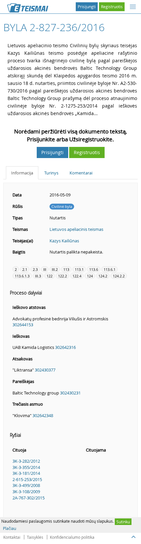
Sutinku (123, 521)
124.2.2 (119, 275)
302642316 (65, 347)
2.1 (24, 269)
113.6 (93, 269)
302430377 (45, 370)
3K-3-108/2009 (26, 491)
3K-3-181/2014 (26, 473)
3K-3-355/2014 (26, 467)
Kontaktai (11, 537)
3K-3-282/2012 (26, 461)
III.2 (55, 269)
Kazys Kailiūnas (64, 241)
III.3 (38, 275)
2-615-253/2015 (27, 479)
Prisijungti (87, 6)
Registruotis (112, 6)
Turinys (51, 173)
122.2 (62, 275)
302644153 (22, 325)
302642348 (42, 415)
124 (90, 275)
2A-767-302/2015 (28, 498)
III (44, 269)
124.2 (102, 275)
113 (66, 269)
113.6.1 (109, 269)
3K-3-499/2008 (26, 485)
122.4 (76, 275)
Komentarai (81, 173)
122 (49, 275)
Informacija (22, 173)
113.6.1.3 (22, 275)
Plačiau (9, 528)
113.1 (79, 269)
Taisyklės (35, 537)
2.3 (35, 269)
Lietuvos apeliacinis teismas (76, 229)
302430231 (70, 393)
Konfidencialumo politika (72, 537)
